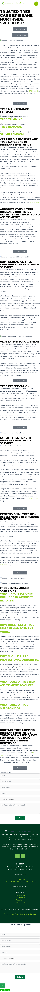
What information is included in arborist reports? (16, 597)
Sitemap (33, 914)
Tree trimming (11, 119)
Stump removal (12, 134)
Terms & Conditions (22, 914)
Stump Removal (20, 902)
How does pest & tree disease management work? (17, 628)
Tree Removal (20, 895)
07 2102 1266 (33, 91)
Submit (20, 818)
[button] (20, 35)
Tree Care (20, 900)
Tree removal (11, 126)
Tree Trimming (20, 897)
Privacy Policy (9, 914)
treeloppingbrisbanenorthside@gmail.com (20, 881)
